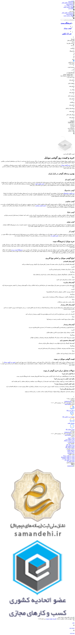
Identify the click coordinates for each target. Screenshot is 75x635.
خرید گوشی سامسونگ (68, 193)
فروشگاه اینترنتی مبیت (16, 249)
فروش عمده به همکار (69, 440)
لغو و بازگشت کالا (70, 446)
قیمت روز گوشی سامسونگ (67, 457)
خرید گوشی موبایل (65, 165)
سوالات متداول (70, 451)
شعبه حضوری (71, 442)
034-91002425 (68, 401)
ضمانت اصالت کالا (69, 447)
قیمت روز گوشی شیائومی (68, 458)
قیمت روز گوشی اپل (69, 460)
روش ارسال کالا (70, 444)
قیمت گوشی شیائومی (40, 205)
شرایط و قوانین (70, 450)
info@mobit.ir (68, 404)
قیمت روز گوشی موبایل (9, 362)
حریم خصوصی (70, 453)
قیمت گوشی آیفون (39, 183)
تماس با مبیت (71, 437)
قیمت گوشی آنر (54, 235)
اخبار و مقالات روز (69, 439)
